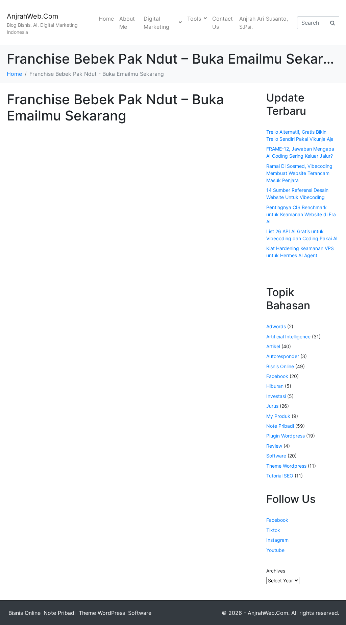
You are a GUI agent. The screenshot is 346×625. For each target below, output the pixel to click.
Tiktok (273, 530)
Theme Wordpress (286, 466)
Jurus (272, 406)
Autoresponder (282, 356)
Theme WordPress (102, 612)
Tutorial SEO (279, 475)
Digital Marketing (156, 22)
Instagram (277, 540)
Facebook (277, 376)
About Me (127, 22)
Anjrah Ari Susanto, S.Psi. (263, 22)
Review (274, 446)
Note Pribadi (280, 426)
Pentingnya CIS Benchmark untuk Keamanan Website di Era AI (301, 214)
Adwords (276, 326)
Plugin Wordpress (285, 436)
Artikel (273, 346)
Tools (194, 18)
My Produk (278, 416)
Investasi (276, 396)
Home (106, 18)
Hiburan (274, 386)
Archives (275, 571)
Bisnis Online (280, 366)
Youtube (275, 550)
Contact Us (222, 22)
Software (276, 456)
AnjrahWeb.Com (32, 16)
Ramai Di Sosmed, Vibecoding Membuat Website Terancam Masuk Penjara (299, 173)
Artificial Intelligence (288, 336)
